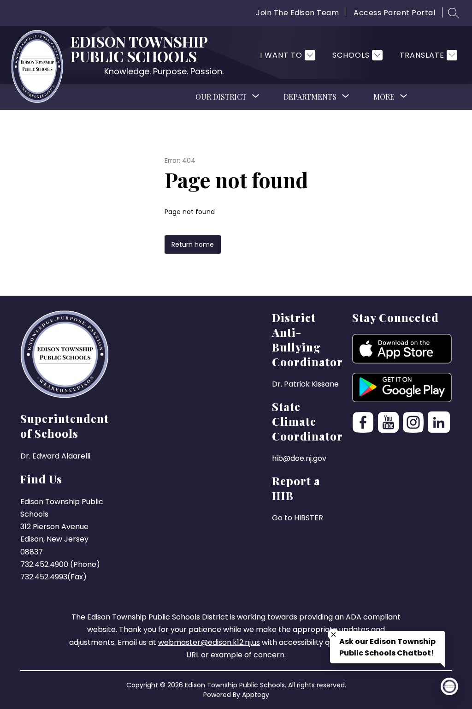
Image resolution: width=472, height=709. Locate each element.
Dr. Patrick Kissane (305, 384)
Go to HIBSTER (297, 517)
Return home (192, 244)
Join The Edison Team (297, 12)
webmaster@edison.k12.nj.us (209, 642)
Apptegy (255, 694)
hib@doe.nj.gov (299, 458)
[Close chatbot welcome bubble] (333, 634)
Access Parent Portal (394, 12)
